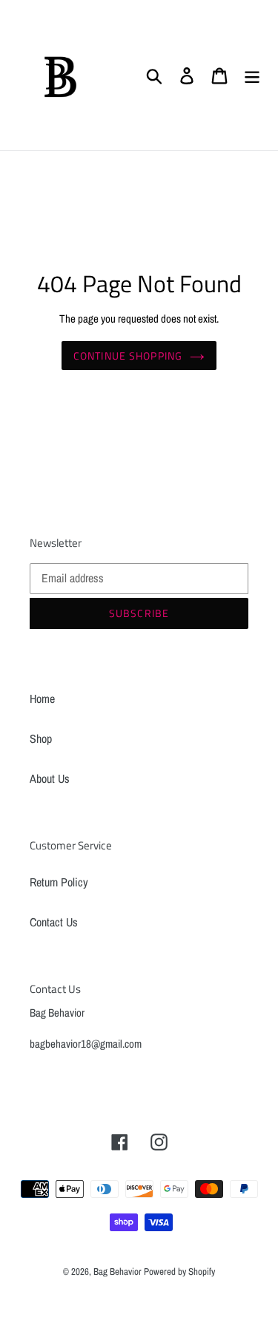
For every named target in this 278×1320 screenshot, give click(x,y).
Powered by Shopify (179, 1271)
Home (42, 698)
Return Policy (59, 882)
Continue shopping (127, 355)
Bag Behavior (118, 1271)
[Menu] (252, 75)
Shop (41, 738)
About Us (50, 778)
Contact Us (54, 922)
